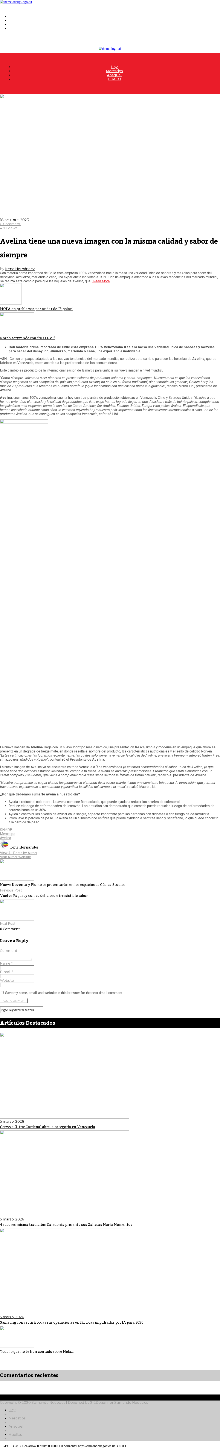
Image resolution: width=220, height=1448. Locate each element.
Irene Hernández (20, 269)
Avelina (5, 838)
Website (7, 981)
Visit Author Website (15, 857)
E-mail (6, 972)
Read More (101, 281)
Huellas (15, 28)
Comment (8, 951)
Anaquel (16, 24)
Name (6, 963)
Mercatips (17, 20)
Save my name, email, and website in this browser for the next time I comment (63, 993)
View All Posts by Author (18, 853)
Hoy (12, 16)
